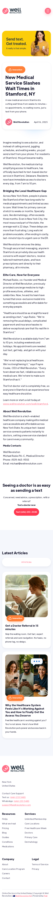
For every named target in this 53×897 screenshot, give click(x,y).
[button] (48, 11)
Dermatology (31, 841)
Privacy (35, 869)
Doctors (29, 832)
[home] (11, 11)
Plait (46, 896)
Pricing (5, 828)
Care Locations (32, 823)
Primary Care (31, 837)
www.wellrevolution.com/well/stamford (25, 403)
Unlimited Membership (35, 819)
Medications (8, 846)
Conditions (7, 841)
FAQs (5, 819)
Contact (6, 878)
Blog (4, 832)
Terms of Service (40, 864)
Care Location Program (13, 869)
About (5, 864)
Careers (6, 873)
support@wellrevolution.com (16, 805)
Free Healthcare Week (35, 828)
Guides (5, 837)
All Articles (26, 562)
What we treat (9, 823)
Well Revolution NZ (23, 896)
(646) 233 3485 (18, 797)
